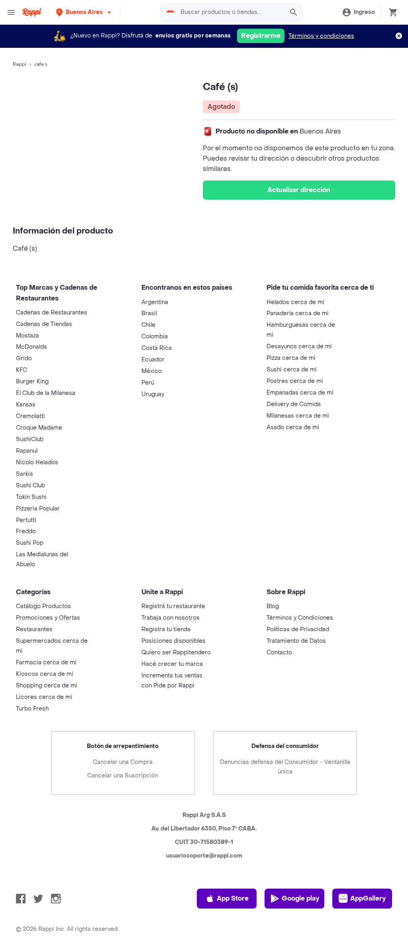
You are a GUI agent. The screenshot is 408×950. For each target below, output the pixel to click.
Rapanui (27, 451)
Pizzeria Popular (38, 508)
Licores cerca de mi (44, 697)
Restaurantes (34, 629)
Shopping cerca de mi (46, 685)
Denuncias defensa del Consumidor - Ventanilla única (285, 766)
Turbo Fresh (32, 708)
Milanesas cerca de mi (298, 416)
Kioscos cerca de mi (44, 674)
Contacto (279, 652)
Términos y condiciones (321, 36)
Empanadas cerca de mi (300, 392)
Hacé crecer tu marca (172, 664)
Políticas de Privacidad (298, 629)
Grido (24, 358)
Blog (273, 606)
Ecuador (153, 359)
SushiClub (29, 439)
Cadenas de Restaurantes (51, 312)
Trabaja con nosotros (170, 618)
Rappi (19, 64)
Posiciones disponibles (173, 641)
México (151, 371)
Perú (147, 383)
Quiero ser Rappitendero (176, 652)
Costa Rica (156, 348)
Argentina (154, 302)
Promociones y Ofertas (48, 618)
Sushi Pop (29, 543)
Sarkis (24, 474)
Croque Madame (39, 428)
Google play (300, 898)
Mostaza (27, 336)
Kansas (25, 404)
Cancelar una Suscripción (122, 775)
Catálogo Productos (43, 606)
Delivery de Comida (294, 404)
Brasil (149, 313)
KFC (21, 370)
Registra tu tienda (165, 629)
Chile (148, 325)
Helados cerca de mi (295, 302)
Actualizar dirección (298, 190)
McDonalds (31, 347)
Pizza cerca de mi (291, 358)
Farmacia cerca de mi (46, 662)
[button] (84, 12)
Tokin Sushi (31, 497)
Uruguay (152, 394)
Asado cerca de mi (293, 427)
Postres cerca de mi (295, 381)
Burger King (32, 381)
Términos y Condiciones (300, 618)
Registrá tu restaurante (173, 606)
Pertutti (26, 520)
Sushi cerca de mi (292, 369)
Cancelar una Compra (123, 762)
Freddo (26, 531)
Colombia (154, 336)
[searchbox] (230, 12)
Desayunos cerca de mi (299, 346)
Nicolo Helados (37, 462)
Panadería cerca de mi (298, 313)
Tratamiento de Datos (296, 641)
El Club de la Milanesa (45, 393)
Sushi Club (30, 485)
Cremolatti (30, 416)
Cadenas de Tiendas (44, 324)
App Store (233, 898)
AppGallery (368, 898)
